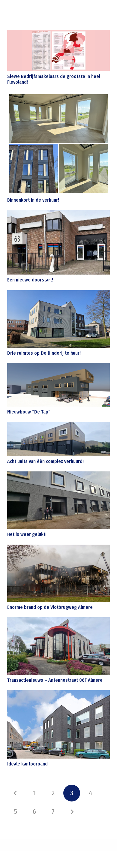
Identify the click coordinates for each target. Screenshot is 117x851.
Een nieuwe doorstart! (30, 280)
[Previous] (15, 793)
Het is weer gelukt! (26, 534)
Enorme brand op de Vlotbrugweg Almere (50, 607)
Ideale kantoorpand (27, 764)
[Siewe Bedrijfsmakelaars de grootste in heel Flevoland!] (58, 50)
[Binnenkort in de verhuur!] (58, 143)
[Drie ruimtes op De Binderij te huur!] (58, 319)
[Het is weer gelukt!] (58, 500)
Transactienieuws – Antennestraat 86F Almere (55, 680)
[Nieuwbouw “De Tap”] (58, 384)
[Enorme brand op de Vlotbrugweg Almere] (58, 573)
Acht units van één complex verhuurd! (45, 461)
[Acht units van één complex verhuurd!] (58, 439)
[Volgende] (71, 811)
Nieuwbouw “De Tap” (28, 412)
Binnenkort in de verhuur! (33, 200)
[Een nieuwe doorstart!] (58, 242)
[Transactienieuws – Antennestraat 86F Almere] (58, 646)
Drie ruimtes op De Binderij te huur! (44, 353)
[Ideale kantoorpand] (58, 724)
